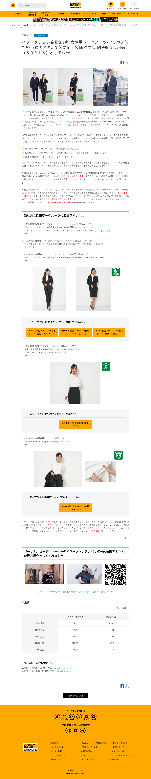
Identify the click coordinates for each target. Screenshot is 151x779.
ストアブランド (57, 747)
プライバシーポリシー (120, 751)
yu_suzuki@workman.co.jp (65, 668)
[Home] (13, 5)
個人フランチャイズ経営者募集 (93, 743)
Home (13, 25)
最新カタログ (56, 759)
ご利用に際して (118, 747)
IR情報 (84, 755)
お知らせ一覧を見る (75, 696)
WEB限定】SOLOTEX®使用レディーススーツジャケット (42, 332)
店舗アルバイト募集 (89, 747)
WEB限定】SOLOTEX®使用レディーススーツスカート (110, 332)
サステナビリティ (88, 759)
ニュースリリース (58, 755)
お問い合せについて (119, 743)
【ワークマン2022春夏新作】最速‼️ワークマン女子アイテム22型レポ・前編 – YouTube (75, 591)
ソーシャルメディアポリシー (123, 755)
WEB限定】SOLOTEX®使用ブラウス (76, 424)
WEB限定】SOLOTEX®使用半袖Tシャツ (76, 508)
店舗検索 (54, 743)
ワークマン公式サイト (75, 5)
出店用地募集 (86, 751)
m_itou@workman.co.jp (66, 671)
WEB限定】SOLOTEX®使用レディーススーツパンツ (76, 332)
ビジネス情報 (56, 751)
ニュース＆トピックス (27, 25)
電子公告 (115, 759)
